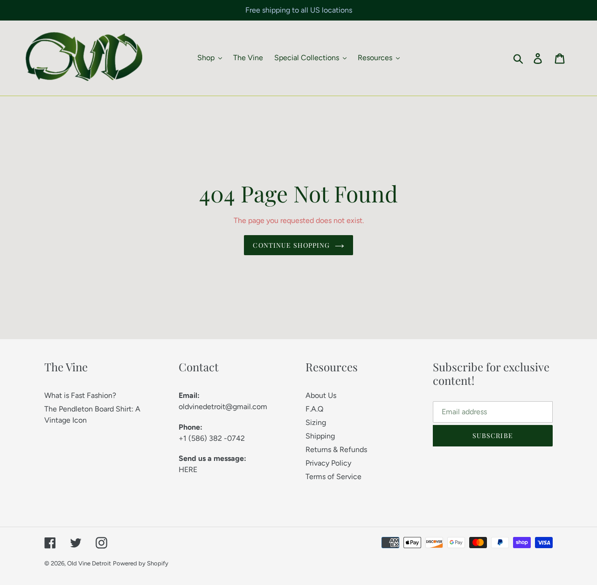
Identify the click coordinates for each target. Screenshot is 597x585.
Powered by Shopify (140, 563)
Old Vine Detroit (89, 563)
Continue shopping (291, 245)
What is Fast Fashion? (80, 395)
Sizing (315, 422)
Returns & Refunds (336, 449)
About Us (320, 395)
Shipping (320, 436)
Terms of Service (333, 476)
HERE (188, 469)
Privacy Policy (328, 463)
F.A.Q (314, 408)
